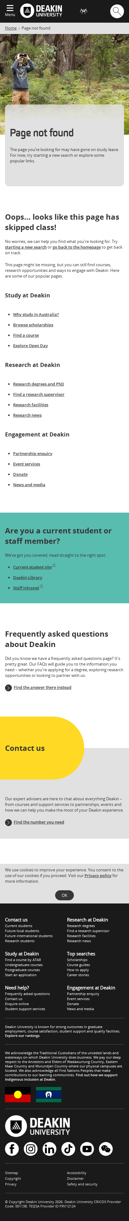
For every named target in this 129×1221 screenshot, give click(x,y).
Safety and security (82, 1184)
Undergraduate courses (24, 964)
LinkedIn (49, 1149)
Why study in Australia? (36, 314)
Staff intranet (26, 588)
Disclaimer (75, 1178)
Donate (20, 474)
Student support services (25, 1008)
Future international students (29, 935)
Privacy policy (98, 875)
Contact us (13, 998)
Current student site (32, 567)
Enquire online (17, 1003)
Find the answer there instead (42, 687)
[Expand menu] (10, 8)
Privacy (11, 1184)
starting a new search (26, 247)
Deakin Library (27, 577)
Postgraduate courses (22, 969)
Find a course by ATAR (23, 959)
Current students (18, 925)
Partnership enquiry (32, 453)
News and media (29, 484)
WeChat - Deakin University (106, 1149)
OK (64, 895)
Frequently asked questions (27, 993)
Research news (27, 415)
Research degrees (81, 925)
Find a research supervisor (38, 394)
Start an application (21, 974)
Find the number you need (39, 822)
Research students (19, 940)
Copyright (13, 1178)
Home (11, 28)
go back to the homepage (77, 247)
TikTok (68, 1149)
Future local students (22, 930)
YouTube (87, 1149)
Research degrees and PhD (38, 384)
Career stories (78, 974)
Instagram (31, 1149)
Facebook (12, 1149)
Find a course (26, 335)
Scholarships (77, 959)
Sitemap (11, 1172)
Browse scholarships (33, 325)
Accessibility (76, 1172)
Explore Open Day (30, 345)
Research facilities (30, 405)
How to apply (78, 969)
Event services (26, 464)
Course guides (78, 964)
